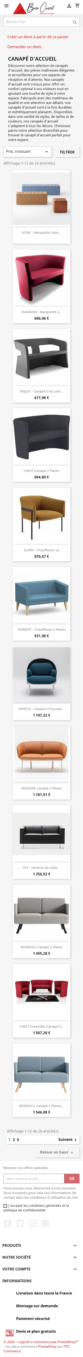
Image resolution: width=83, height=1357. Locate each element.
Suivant (68, 1140)
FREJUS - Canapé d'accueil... (41, 391)
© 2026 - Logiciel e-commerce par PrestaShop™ (40, 1341)
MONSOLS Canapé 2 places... (41, 1106)
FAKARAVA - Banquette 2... (41, 312)
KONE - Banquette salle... (41, 232)
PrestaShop (47, 1346)
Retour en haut (57, 1153)
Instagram (33, 1223)
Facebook (7, 1223)
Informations (17, 1280)
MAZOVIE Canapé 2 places (41, 788)
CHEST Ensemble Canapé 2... (41, 1026)
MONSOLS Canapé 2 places (41, 947)
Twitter (20, 1223)
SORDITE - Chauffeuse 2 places (41, 629)
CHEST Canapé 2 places (41, 470)
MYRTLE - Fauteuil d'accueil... (41, 709)
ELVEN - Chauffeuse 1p (41, 550)
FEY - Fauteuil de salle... (41, 867)
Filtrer (67, 152)
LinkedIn (45, 1223)
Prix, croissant (27, 152)
